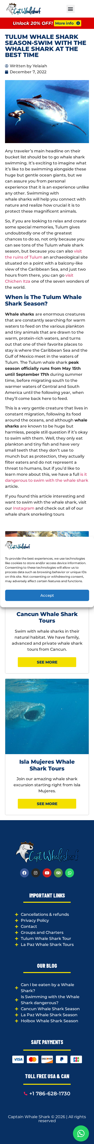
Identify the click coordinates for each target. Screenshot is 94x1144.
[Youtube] (47, 872)
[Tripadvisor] (58, 872)
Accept (47, 595)
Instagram (23, 508)
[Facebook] (24, 872)
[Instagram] (35, 872)
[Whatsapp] (69, 872)
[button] (70, 9)
